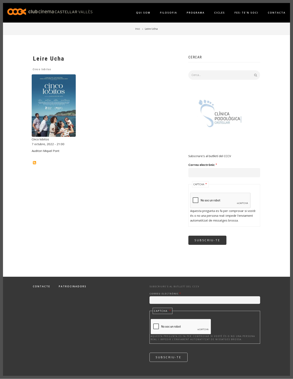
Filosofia (168, 12)
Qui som (143, 12)
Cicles (219, 12)
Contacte (41, 286)
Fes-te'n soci (246, 12)
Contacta (277, 12)
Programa (196, 12)
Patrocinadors (73, 286)
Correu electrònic (201, 165)
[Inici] (50, 11)
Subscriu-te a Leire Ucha (34, 162)
